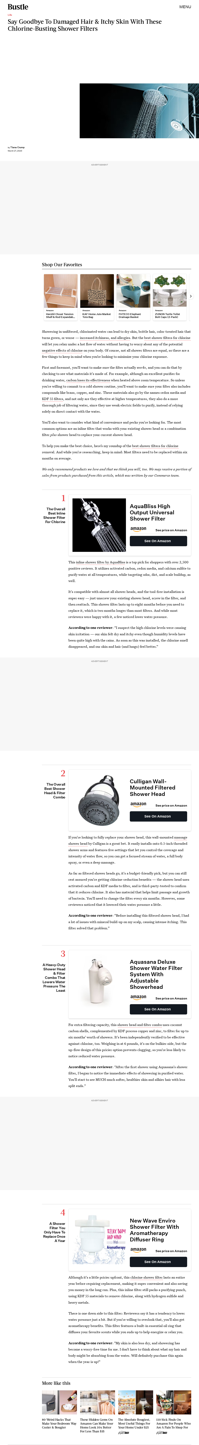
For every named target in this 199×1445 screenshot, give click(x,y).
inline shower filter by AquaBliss (100, 562)
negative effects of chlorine (62, 350)
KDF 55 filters (52, 398)
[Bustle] (18, 7)
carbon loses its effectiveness (88, 380)
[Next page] (190, 296)
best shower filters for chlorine (167, 337)
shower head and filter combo (139, 1024)
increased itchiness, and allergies (105, 337)
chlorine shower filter (146, 1277)
